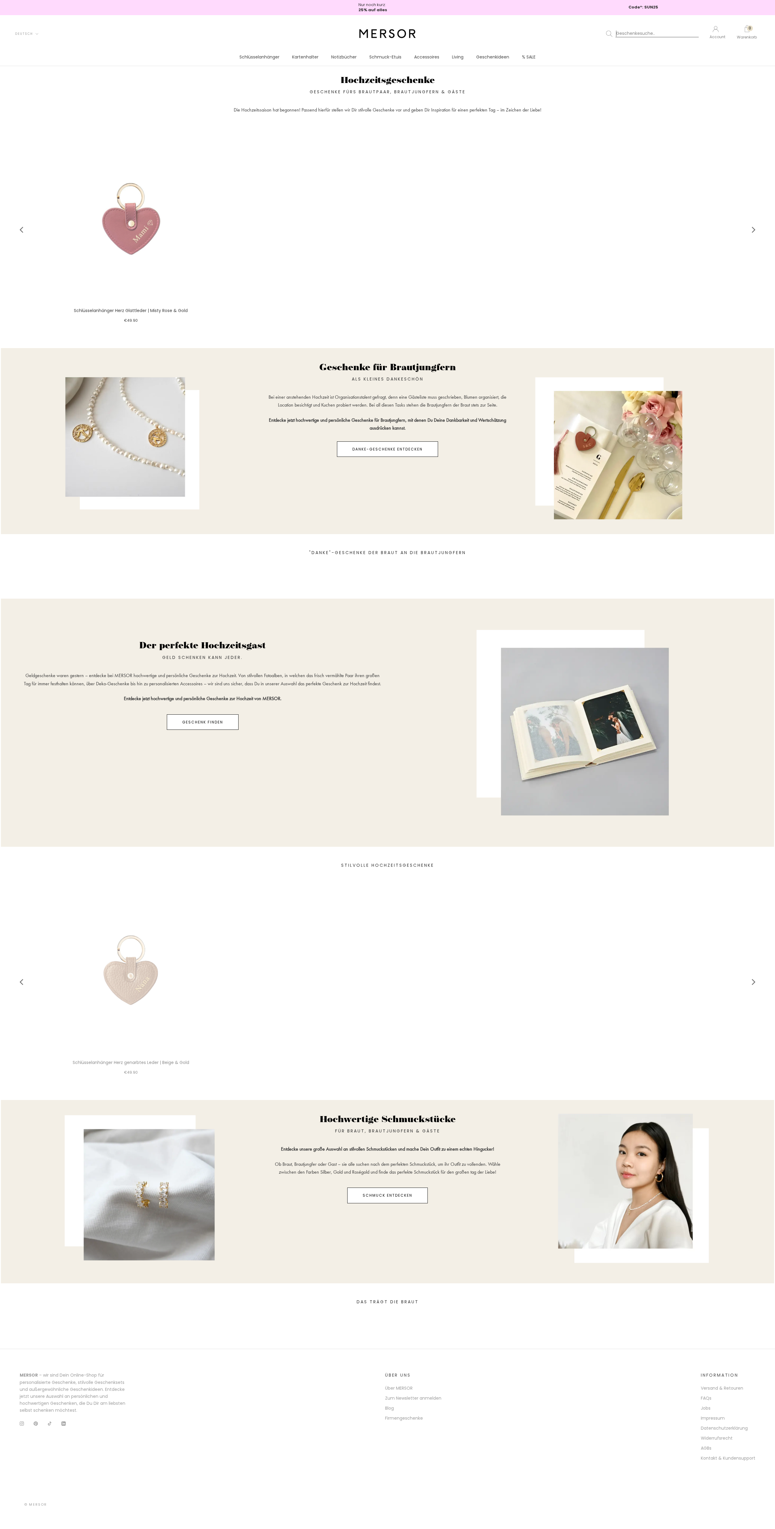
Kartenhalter (305, 57)
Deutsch (24, 34)
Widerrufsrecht (717, 1438)
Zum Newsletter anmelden (413, 1398)
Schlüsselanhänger (259, 57)
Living (457, 57)
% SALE (529, 57)
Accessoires (426, 57)
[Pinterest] (36, 1423)
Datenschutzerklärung (724, 1428)
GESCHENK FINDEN (202, 722)
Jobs (706, 1408)
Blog (389, 1408)
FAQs (706, 1398)
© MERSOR (35, 1504)
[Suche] (653, 33)
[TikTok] (50, 1423)
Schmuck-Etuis (385, 57)
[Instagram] (22, 1423)
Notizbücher (344, 57)
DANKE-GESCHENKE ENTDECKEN (387, 449)
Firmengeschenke (404, 1418)
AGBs (706, 1448)
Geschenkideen (492, 57)
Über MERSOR (399, 1388)
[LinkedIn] (63, 1423)
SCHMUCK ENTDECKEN (387, 1195)
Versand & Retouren (722, 1388)
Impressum (713, 1418)
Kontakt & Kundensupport (728, 1458)
